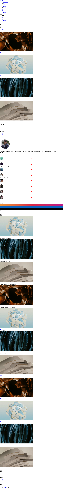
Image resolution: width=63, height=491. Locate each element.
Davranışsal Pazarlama (5, 2)
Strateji (0, 52)
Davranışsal (3, 30)
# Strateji (2, 132)
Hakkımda (3, 9)
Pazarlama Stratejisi (5, 5)
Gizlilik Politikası (5, 487)
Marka (2, 10)
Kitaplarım (3, 1)
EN (2, 7)
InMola (5, 7)
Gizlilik (2, 480)
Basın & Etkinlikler (4, 6)
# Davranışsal (3, 134)
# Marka (2, 133)
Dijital (2, 19)
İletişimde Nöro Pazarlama (5, 3)
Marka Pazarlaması (5, 4)
